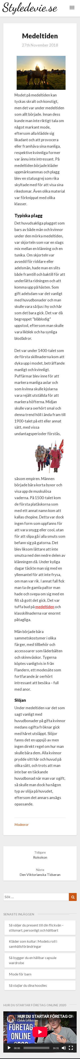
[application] (40, 1032)
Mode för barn (20, 974)
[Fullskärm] (71, 1048)
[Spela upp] (9, 1048)
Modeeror (21, 824)
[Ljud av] (64, 1048)
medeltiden (44, 606)
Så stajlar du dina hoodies (28, 985)
